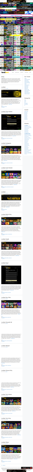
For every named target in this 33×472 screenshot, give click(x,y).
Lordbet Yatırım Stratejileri (9, 138)
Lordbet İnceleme (17, 72)
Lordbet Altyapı (26, 80)
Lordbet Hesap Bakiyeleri (9, 340)
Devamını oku (14, 135)
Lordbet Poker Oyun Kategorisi (26, 145)
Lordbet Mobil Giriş (6, 214)
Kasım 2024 (25, 119)
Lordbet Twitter (25, 150)
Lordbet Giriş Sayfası (6, 111)
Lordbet (13, 72)
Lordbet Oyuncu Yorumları (9, 389)
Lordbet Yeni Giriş (6, 418)
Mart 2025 (25, 114)
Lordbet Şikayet (26, 72)
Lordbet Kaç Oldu (6, 297)
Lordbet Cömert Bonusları (5, 292)
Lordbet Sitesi (5, 442)
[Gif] (16, 35)
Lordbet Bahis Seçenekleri (26, 127)
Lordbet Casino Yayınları (4, 365)
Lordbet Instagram (6, 143)
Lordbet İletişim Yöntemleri (5, 413)
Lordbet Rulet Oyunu (26, 146)
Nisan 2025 (25, 113)
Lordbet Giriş (21, 72)
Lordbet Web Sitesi (28, 150)
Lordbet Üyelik (5, 239)
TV (24, 105)
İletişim (30, 72)
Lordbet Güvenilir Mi (6, 322)
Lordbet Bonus (30, 127)
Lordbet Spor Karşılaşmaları (5, 437)
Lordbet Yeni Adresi (6, 394)
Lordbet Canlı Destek (6, 168)
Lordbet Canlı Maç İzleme (5, 461)
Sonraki (4, 465)
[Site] (8, 26)
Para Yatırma (26, 104)
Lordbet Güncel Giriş (6, 370)
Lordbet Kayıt (4, 263)
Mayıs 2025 (25, 112)
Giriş (2, 137)
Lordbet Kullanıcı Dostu (26, 140)
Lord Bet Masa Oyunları (26, 141)
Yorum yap (3, 107)
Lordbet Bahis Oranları (4, 317)
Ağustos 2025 (26, 111)
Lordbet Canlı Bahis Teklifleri (26, 128)
